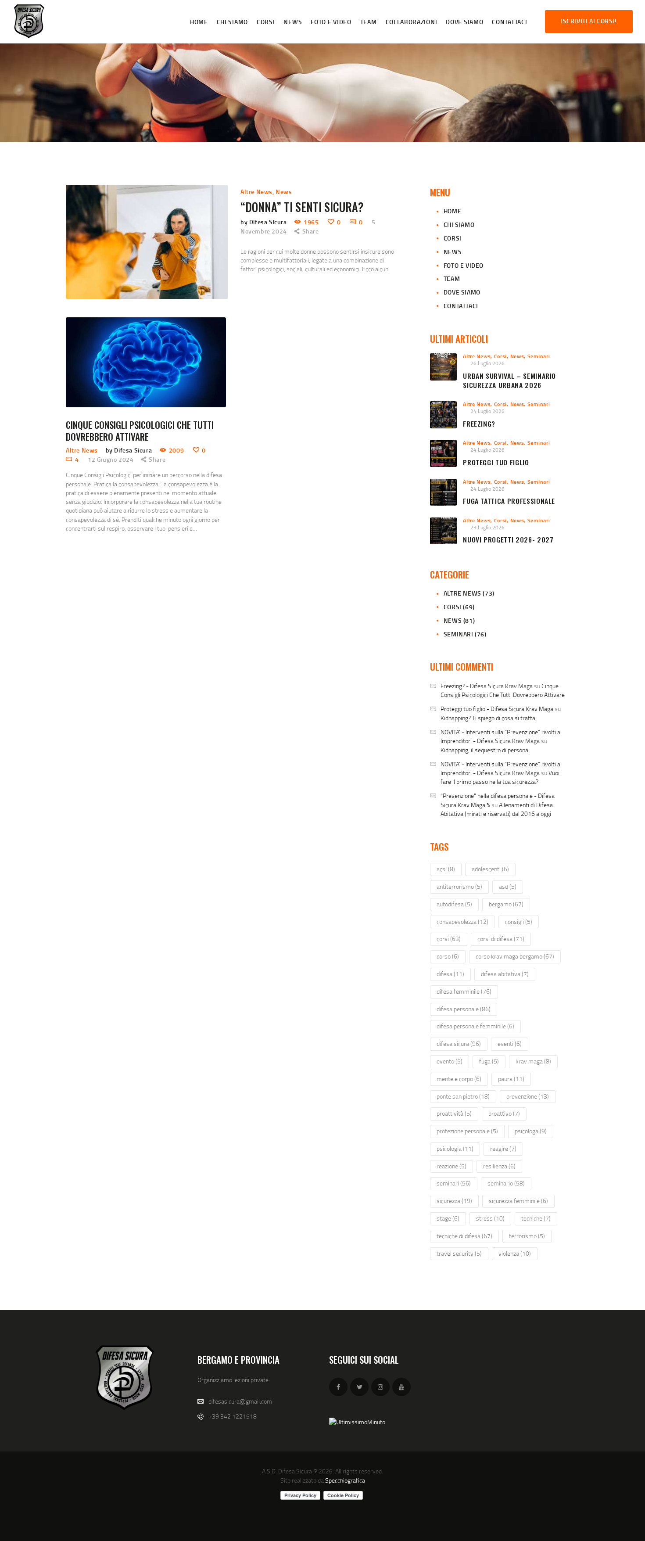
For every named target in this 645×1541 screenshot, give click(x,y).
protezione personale (467, 1131)
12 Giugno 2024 (110, 459)
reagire (503, 1148)
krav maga (533, 1061)
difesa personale (464, 1009)
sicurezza (454, 1200)
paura (511, 1078)
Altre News (256, 191)
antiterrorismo (459, 886)
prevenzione (527, 1096)
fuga (489, 1061)
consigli (518, 921)
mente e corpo (459, 1078)
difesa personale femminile (475, 1026)
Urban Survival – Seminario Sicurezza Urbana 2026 (509, 380)
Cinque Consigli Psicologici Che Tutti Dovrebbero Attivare (140, 431)
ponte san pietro (463, 1096)
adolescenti (490, 869)
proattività (454, 1113)
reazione (451, 1166)
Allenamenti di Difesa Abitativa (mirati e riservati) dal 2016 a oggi (497, 809)
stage (448, 1218)
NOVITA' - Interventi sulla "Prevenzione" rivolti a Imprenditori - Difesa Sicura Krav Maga (500, 736)
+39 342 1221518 (232, 1416)
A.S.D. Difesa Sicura (287, 1471)
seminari (454, 1183)
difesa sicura (459, 1043)
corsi (449, 938)
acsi (446, 869)
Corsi (453, 238)
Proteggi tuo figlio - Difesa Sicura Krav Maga (497, 708)
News (284, 191)
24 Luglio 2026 (487, 411)
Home (452, 211)
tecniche (536, 1218)
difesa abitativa (505, 974)
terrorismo (527, 1236)
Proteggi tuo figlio (496, 462)
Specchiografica (345, 1480)
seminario (506, 1183)
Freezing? (479, 423)
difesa (450, 974)
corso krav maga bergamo (515, 956)
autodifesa (454, 904)
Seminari (538, 356)
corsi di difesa (500, 938)
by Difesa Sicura (264, 222)
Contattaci (461, 306)
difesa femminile (464, 991)
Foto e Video (464, 265)
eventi (510, 1043)
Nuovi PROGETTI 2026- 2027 (508, 539)
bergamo (506, 904)
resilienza (499, 1166)
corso (448, 956)
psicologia (455, 1148)
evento (449, 1061)
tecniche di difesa (464, 1236)
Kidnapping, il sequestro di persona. (485, 750)
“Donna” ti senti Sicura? (302, 207)
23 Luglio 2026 (487, 527)
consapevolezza (462, 921)
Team (452, 278)
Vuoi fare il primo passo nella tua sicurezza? (500, 777)
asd (507, 886)
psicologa (531, 1131)
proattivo (504, 1113)
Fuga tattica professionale (509, 501)
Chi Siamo (459, 224)
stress (490, 1218)
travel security (459, 1253)
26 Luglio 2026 (487, 363)
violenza (514, 1253)
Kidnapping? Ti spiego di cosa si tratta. (489, 718)
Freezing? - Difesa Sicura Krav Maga (487, 686)
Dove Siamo (462, 292)
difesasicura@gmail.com (240, 1401)
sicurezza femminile (518, 1200)
